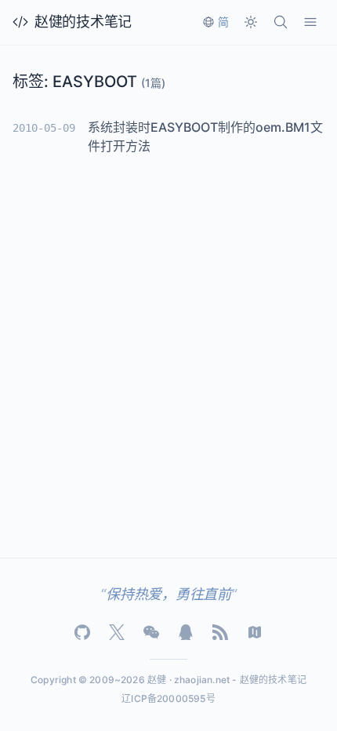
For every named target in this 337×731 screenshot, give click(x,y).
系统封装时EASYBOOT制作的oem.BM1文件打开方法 (205, 136)
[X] (117, 632)
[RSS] (220, 632)
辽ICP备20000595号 (168, 698)
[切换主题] (251, 22)
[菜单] (310, 22)
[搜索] (280, 22)
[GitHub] (82, 632)
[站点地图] (255, 632)
